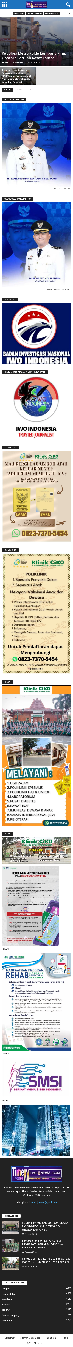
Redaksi (64, 1337)
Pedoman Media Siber (29, 1337)
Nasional (6, 1304)
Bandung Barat (52, 13)
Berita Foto (7, 1320)
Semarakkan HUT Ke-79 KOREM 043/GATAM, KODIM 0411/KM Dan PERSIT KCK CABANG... (42, 1244)
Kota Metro (7, 1299)
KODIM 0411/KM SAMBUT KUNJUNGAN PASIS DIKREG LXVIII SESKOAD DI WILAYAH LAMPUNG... (45, 1226)
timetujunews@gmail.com (44, 1202)
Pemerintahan (9, 1294)
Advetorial (18, 13)
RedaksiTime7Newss (12, 62)
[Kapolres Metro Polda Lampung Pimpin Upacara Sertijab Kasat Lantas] (36, 41)
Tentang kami (50, 1337)
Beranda (20, 90)
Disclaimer (10, 1337)
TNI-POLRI (7, 1310)
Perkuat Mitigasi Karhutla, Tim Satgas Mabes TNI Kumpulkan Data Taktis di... (46, 1260)
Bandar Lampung (34, 13)
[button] (67, 5)
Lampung (6, 1288)
